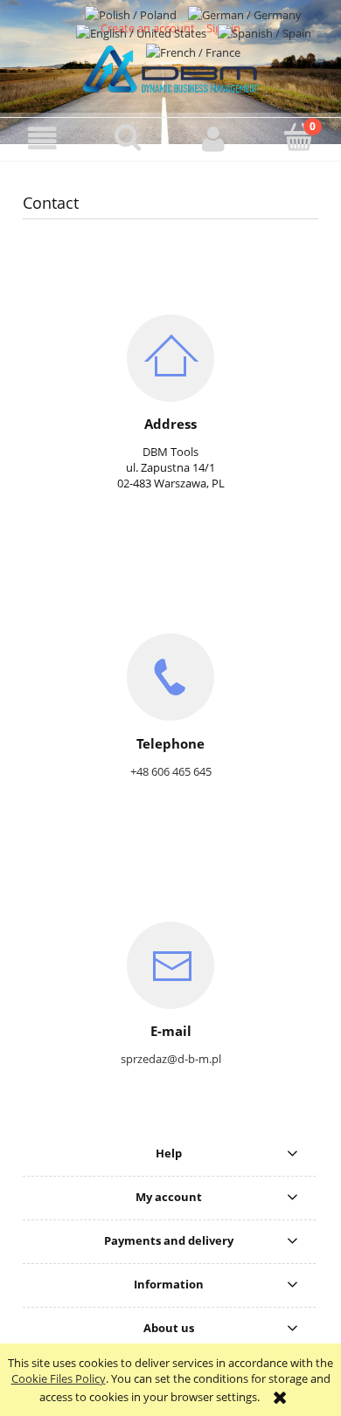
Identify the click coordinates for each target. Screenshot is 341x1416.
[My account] (213, 138)
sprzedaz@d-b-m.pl (171, 1059)
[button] (43, 138)
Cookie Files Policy (58, 1378)
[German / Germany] (245, 13)
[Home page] (170, 66)
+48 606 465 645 (171, 771)
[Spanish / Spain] (264, 32)
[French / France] (193, 51)
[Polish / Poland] (132, 13)
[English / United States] (142, 32)
